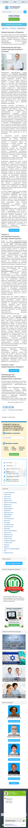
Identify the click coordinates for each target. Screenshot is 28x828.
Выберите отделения (13, 433)
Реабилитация (8, 536)
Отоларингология (9, 524)
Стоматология (8, 542)
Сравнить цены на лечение (14, 24)
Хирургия (6, 546)
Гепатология (7, 496)
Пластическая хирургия (10, 530)
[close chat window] (24, 792)
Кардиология (7, 506)
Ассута (6, 448)
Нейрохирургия (8, 514)
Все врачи (14, 783)
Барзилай (21, 447)
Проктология (7, 532)
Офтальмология (8, 526)
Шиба (13, 447)
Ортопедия (7, 522)
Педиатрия (7, 528)
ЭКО (5, 550)
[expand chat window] (23, 792)
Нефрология (7, 516)
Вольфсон (21, 448)
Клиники (6, 2)
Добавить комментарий (8, 417)
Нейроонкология (8, 512)
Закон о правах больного (14, 563)
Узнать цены (14, 625)
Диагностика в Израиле (10, 502)
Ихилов (6, 447)
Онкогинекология (9, 518)
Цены (15, 2)
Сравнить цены (14, 454)
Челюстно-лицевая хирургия (12, 548)
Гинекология (7, 498)
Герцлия (14, 450)
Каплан (21, 450)
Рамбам (14, 448)
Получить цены (14, 230)
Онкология (7, 520)
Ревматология (8, 538)
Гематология (7, 494)
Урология (6, 544)
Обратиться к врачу (14, 721)
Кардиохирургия (8, 508)
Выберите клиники (12, 443)
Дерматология (8, 500)
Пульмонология (8, 534)
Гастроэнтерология (9, 492)
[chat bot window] (15, 809)
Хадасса (6, 450)
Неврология (7, 510)
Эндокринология (8, 552)
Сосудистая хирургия (9, 540)
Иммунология (8, 504)
